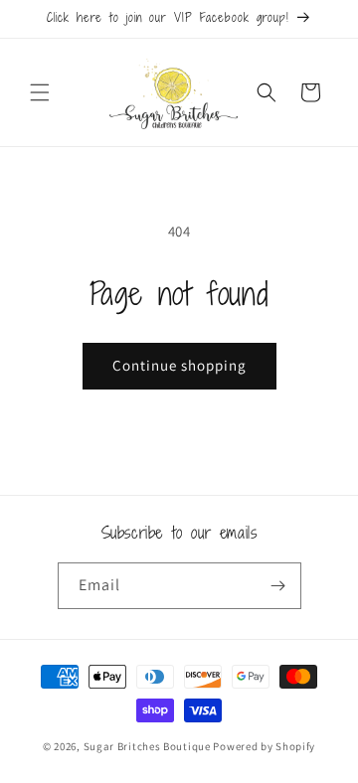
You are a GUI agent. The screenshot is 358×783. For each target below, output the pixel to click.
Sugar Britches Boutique (149, 746)
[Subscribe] (278, 585)
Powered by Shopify (264, 746)
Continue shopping (179, 365)
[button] (40, 92)
